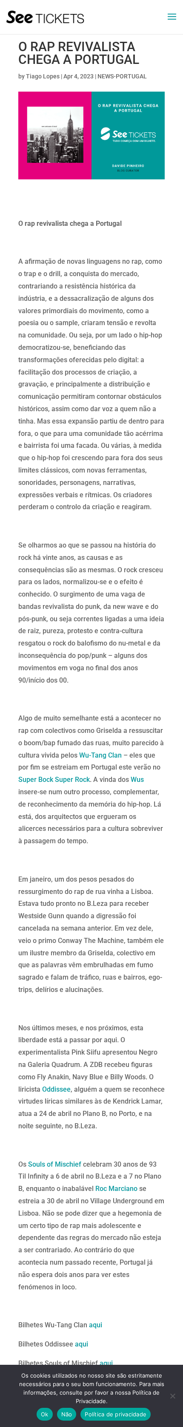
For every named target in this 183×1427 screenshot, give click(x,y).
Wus (137, 779)
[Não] (172, 1396)
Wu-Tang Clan (100, 755)
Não (66, 1414)
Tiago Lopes (43, 76)
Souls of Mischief (54, 1164)
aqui (95, 1325)
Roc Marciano (116, 1189)
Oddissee (56, 1089)
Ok (45, 1414)
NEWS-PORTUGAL (122, 76)
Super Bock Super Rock (54, 779)
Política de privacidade (115, 1414)
